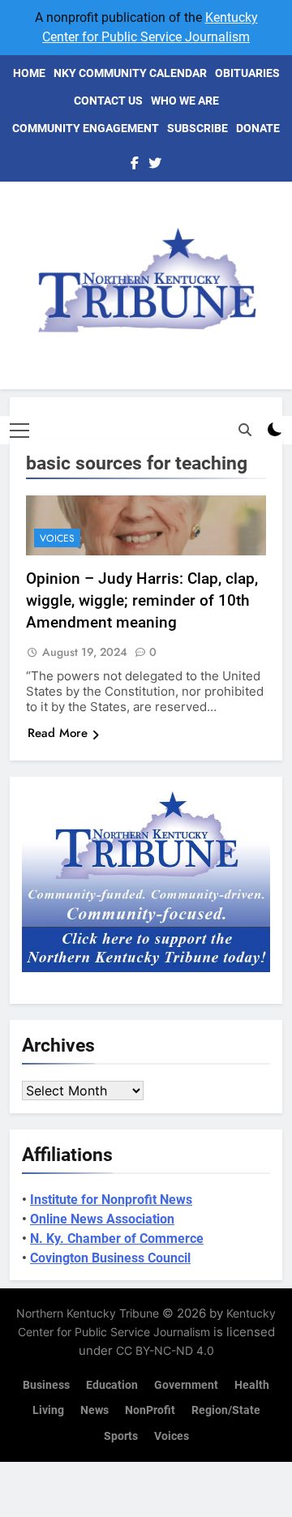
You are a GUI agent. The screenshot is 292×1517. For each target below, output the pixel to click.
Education (112, 1385)
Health (251, 1385)
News (94, 1410)
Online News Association (102, 1219)
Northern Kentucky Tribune (87, 1313)
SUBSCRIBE (197, 128)
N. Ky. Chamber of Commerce (117, 1238)
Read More (58, 733)
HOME (29, 72)
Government (186, 1385)
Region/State (225, 1410)
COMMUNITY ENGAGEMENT (85, 128)
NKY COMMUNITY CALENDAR (130, 72)
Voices (57, 538)
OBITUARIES (247, 72)
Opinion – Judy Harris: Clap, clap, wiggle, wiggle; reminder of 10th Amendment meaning (142, 600)
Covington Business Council (110, 1258)
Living (48, 1410)
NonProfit (150, 1410)
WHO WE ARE (185, 100)
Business (46, 1385)
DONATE (258, 128)
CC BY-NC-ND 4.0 (165, 1350)
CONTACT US (108, 100)
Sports (121, 1436)
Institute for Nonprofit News (111, 1199)
